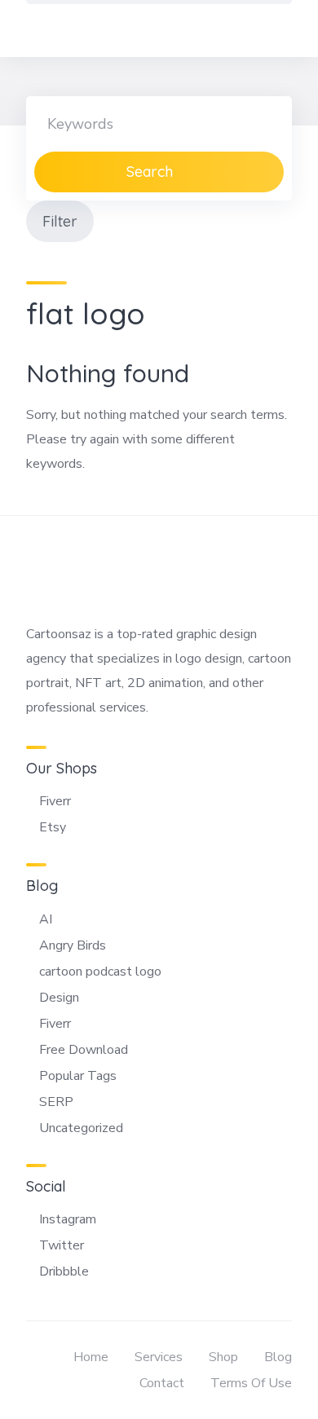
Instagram (67, 1219)
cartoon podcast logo (100, 972)
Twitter (61, 1245)
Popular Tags (78, 1076)
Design (59, 998)
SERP (56, 1102)
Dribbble (64, 1271)
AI (45, 919)
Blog (278, 1357)
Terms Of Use (251, 1383)
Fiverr (55, 801)
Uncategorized (81, 1128)
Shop (223, 1357)
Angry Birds (72, 945)
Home (90, 1357)
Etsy (52, 827)
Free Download (83, 1050)
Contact (161, 1383)
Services (159, 1357)
